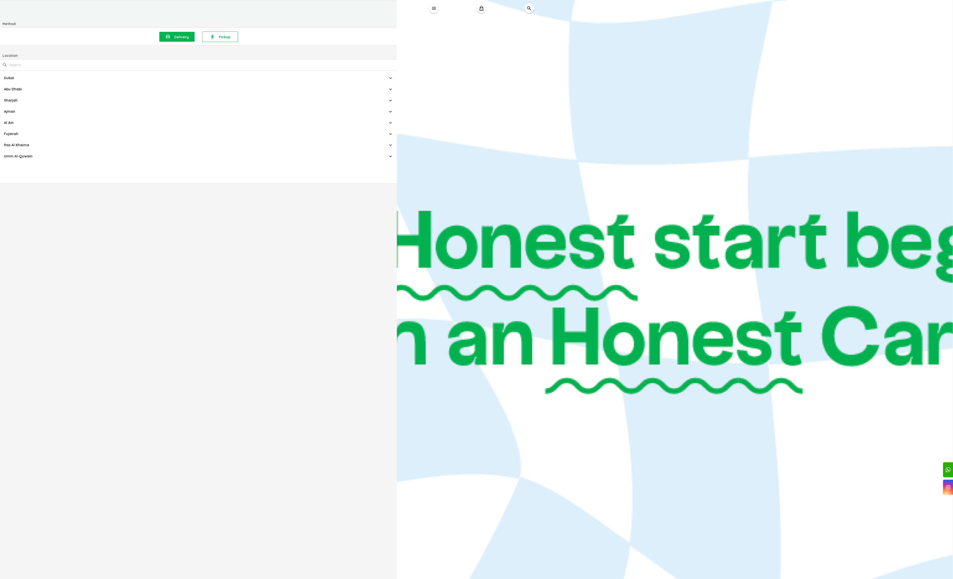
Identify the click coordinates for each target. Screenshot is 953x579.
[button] (198, 78)
